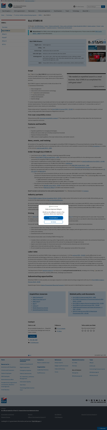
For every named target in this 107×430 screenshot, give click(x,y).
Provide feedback (53, 218)
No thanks (53, 222)
